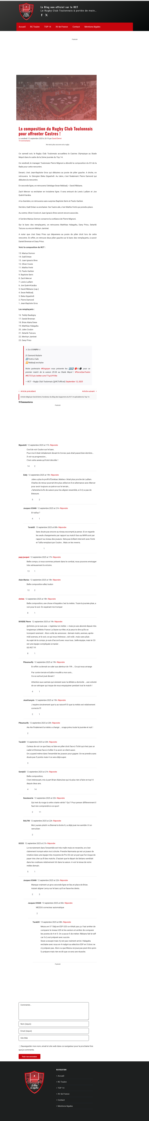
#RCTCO (29, 376)
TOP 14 (61, 1088)
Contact (61, 1100)
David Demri (57, 138)
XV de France (63, 1094)
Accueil (61, 1076)
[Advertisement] (74, 56)
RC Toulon (62, 1082)
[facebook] (42, 15)
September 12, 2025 (74, 381)
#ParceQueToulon (82, 372)
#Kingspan (45, 368)
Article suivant (88, 391)
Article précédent (28, 391)
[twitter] (46, 15)
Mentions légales (65, 1106)
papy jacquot (24, 557)
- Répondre (53, 445)
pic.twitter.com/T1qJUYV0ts (45, 376)
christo (21, 599)
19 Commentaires (24, 141)
